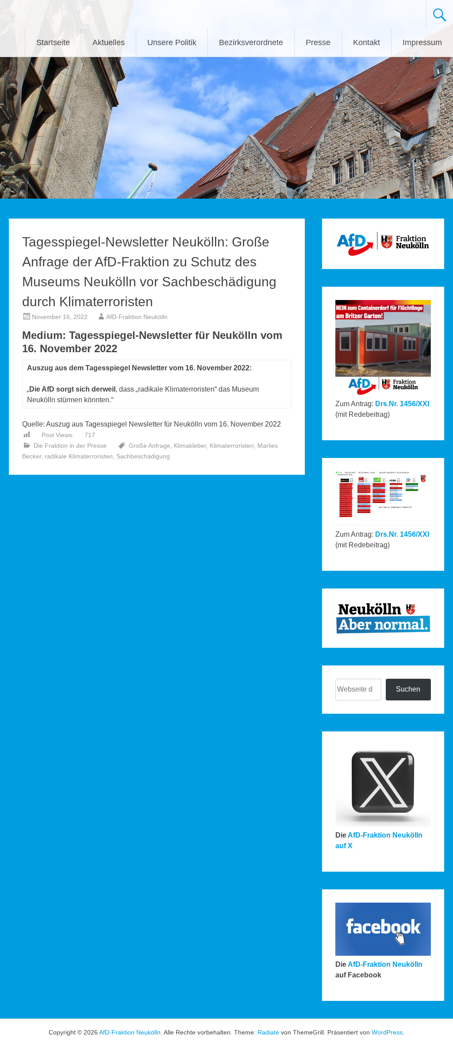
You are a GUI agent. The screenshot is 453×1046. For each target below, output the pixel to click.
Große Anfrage (149, 445)
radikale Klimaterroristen (79, 456)
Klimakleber (190, 445)
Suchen (408, 689)
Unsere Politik (171, 42)
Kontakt (366, 42)
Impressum (422, 42)
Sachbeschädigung (143, 456)
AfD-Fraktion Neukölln (137, 316)
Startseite (53, 42)
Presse (318, 42)
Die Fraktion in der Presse (70, 445)
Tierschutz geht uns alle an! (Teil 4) (246, 497)
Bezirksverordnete (251, 42)
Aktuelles (108, 42)
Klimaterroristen (232, 445)
